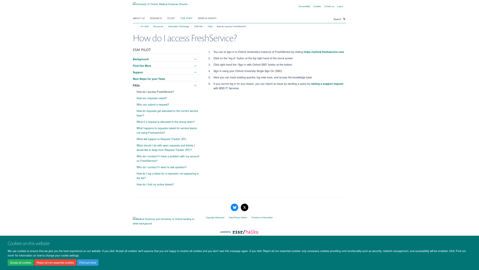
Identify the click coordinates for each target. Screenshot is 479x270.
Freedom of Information (262, 217)
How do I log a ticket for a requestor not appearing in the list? (168, 176)
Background (141, 59)
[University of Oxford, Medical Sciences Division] (160, 2)
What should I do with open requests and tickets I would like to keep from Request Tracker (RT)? (166, 147)
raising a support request (327, 84)
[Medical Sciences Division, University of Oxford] (166, 220)
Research (156, 18)
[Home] (136, 26)
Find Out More (142, 66)
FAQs (210, 26)
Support (138, 72)
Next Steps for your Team (149, 79)
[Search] (344, 19)
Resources (158, 26)
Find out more (87, 263)
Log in (340, 6)
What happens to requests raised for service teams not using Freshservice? (167, 130)
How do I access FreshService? (155, 92)
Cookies (317, 6)
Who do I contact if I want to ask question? (162, 167)
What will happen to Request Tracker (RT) (161, 139)
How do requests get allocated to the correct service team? (167, 113)
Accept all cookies (20, 263)
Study (171, 18)
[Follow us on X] (244, 207)
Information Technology (178, 26)
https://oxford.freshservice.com (324, 52)
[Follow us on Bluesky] (235, 207)
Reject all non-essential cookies (55, 263)
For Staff (187, 18)
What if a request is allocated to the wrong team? (166, 122)
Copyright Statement (215, 217)
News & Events (207, 18)
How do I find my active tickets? (155, 184)
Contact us (329, 6)
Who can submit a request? (153, 104)
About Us (139, 18)
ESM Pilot (198, 26)
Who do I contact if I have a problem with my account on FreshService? (168, 158)
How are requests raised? (152, 98)
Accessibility (304, 6)
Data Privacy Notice (238, 217)
